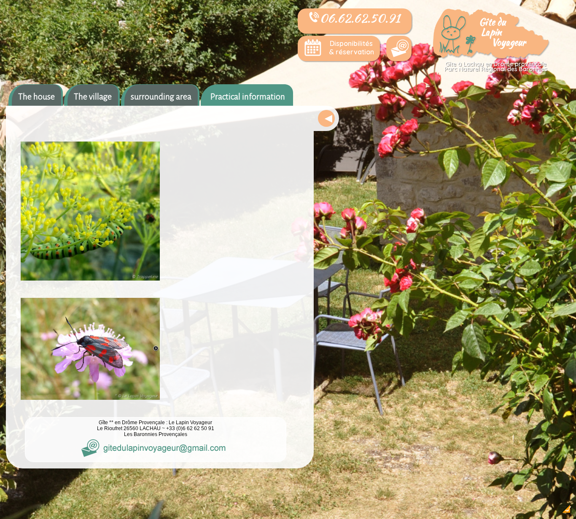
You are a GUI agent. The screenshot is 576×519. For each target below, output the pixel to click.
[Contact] (399, 48)
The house (36, 96)
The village (93, 96)
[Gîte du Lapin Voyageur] (492, 57)
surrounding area (161, 96)
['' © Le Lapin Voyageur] (90, 400)
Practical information (247, 96)
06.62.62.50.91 (360, 18)
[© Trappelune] (90, 281)
